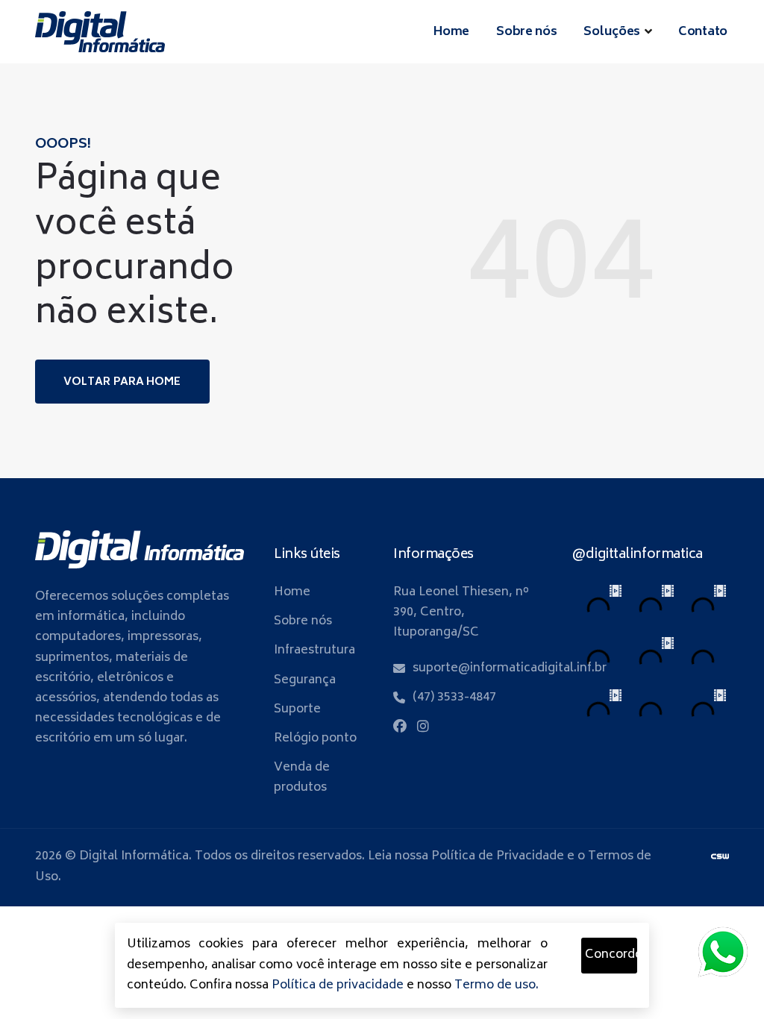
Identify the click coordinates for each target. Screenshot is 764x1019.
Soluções (611, 32)
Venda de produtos (302, 777)
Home (451, 32)
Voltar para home (122, 382)
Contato (702, 32)
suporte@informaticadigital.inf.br (510, 668)
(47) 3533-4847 (454, 697)
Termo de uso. (496, 985)
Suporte (297, 709)
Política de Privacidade (497, 856)
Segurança (305, 680)
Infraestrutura (314, 650)
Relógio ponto (315, 738)
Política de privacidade (338, 985)
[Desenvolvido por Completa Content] (720, 856)
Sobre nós (526, 32)
